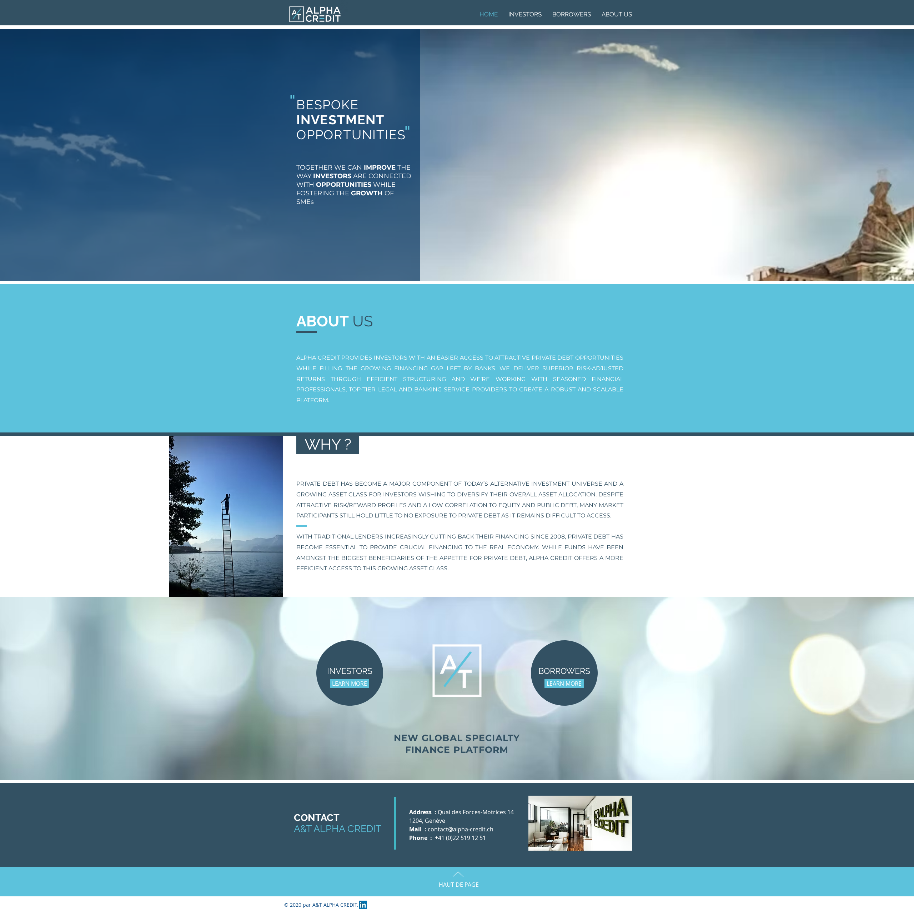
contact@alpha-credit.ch (460, 829)
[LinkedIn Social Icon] (363, 905)
